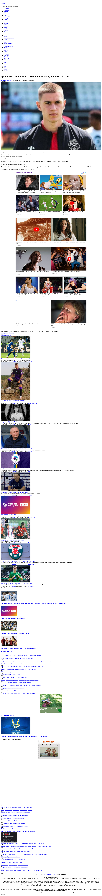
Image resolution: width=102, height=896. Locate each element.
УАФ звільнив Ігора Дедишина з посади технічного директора (16, 851)
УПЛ (5, 12)
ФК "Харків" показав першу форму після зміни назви (18, 648)
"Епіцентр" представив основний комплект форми (14, 400)
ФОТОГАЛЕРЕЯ (32, 403)
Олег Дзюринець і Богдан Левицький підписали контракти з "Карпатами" (19, 848)
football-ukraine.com (49, 874)
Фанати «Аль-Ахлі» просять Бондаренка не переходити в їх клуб (17, 658)
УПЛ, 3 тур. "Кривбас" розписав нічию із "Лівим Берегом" (16, 682)
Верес (29, 542)
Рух (4, 31)
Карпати (6, 26)
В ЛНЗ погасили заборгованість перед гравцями (13, 468)
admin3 (14, 361)
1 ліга (5, 14)
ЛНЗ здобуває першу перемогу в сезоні (11, 674)
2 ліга (5, 15)
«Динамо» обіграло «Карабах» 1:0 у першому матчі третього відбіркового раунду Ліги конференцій (33, 603)
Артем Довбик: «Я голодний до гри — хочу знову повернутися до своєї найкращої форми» (24, 854)
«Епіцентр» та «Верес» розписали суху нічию (12, 540)
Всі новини (6, 8)
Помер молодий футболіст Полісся (9, 422)
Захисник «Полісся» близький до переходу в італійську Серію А (17, 583)
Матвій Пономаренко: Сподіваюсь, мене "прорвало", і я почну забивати (19, 829)
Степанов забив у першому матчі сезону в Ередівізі (14, 677)
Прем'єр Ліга (31, 517)
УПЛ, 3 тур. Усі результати (7, 671)
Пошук (5, 51)
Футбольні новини (8, 44)
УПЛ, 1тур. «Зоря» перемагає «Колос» (13, 618)
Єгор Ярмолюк (4, 333)
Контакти (6, 48)
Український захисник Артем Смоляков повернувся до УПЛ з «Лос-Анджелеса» (21, 870)
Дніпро (5, 27)
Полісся (6, 30)
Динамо (6, 23)
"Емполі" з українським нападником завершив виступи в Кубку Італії (18, 669)
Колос (5, 32)
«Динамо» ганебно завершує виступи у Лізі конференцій (15, 358)
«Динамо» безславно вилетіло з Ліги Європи (15, 633)
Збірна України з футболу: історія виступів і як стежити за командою (18, 663)
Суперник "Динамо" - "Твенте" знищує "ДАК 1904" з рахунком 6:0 (18, 831)
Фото (5, 40)
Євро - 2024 (7, 16)
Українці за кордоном (9, 65)
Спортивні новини (8, 43)
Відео (5, 42)
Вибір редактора (7, 715)
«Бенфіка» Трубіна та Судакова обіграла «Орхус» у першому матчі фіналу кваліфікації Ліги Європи (26, 661)
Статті (5, 35)
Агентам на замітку (9, 38)
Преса (5, 19)
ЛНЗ (29, 471)
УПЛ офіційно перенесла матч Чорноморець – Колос (14, 826)
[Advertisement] (12, 782)
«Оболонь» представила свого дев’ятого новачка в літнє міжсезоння (18, 561)
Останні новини (6, 651)
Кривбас (6, 28)
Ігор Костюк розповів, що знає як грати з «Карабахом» (14, 492)
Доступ (5, 47)
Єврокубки (6, 11)
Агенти (5, 39)
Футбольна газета (8, 46)
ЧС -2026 (6, 18)
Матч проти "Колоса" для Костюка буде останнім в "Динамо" (16, 448)
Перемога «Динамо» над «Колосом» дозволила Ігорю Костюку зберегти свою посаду (22, 666)
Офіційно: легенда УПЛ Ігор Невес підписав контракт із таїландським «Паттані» (21, 655)
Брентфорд (11, 333)
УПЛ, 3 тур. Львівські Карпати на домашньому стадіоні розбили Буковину (20, 680)
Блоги (5, 36)
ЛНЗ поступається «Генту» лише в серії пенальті (13, 859)
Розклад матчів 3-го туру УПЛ (8, 514)
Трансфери (6, 10)
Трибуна (6, 20)
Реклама (6, 50)
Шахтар (6, 24)
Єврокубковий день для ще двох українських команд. (14, 865)
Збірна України (7, 56)
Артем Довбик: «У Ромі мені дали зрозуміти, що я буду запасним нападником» (21, 685)
